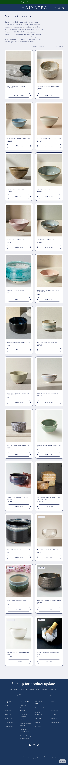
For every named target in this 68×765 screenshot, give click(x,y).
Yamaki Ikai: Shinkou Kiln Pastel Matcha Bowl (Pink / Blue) (48, 291)
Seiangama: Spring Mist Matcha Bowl (47, 342)
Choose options (18, 95)
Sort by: (34, 46)
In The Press (54, 710)
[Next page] (39, 671)
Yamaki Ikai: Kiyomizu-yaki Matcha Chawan (18, 445)
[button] (4, 8)
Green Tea (8, 714)
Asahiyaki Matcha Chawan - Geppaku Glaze (18, 138)
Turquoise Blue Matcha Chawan (15, 290)
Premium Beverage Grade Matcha (26, 737)
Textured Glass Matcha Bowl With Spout (48, 549)
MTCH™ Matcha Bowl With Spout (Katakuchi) (16, 87)
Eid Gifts (38, 726)
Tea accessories (40, 708)
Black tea (8, 706)
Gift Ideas (38, 718)
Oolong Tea (8, 718)
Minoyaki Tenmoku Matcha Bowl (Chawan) (18, 549)
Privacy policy (34, 757)
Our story (54, 706)
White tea (8, 710)
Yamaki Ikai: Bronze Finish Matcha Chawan (49, 600)
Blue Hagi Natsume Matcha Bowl (46, 189)
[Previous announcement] (3, 2)
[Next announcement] (64, 2)
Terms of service (44, 757)
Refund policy (25, 757)
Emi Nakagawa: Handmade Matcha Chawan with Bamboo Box (48, 498)
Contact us (54, 718)
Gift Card (38, 722)
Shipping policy (55, 757)
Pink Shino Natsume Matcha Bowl (16, 239)
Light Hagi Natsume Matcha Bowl (46, 239)
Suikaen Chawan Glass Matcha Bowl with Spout (48, 653)
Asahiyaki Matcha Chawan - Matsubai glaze (49, 138)
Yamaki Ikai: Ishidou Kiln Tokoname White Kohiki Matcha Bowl (18, 393)
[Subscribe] (49, 695)
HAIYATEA (16, 757)
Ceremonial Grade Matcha (24, 731)
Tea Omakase (9, 726)
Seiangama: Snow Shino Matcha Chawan (48, 86)
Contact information (35, 758)
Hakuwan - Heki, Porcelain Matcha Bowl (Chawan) (17, 498)
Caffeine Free (9, 722)
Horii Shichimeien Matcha (25, 724)
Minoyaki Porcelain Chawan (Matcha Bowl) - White (19, 653)
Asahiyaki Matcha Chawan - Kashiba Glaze (18, 189)
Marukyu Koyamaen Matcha (23, 708)
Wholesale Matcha (56, 722)
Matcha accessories (38, 713)
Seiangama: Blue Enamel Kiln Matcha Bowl (18, 342)
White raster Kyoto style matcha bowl (47, 393)
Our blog (53, 714)
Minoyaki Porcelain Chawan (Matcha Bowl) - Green (49, 446)
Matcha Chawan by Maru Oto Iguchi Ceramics (16, 601)
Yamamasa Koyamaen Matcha (23, 717)
